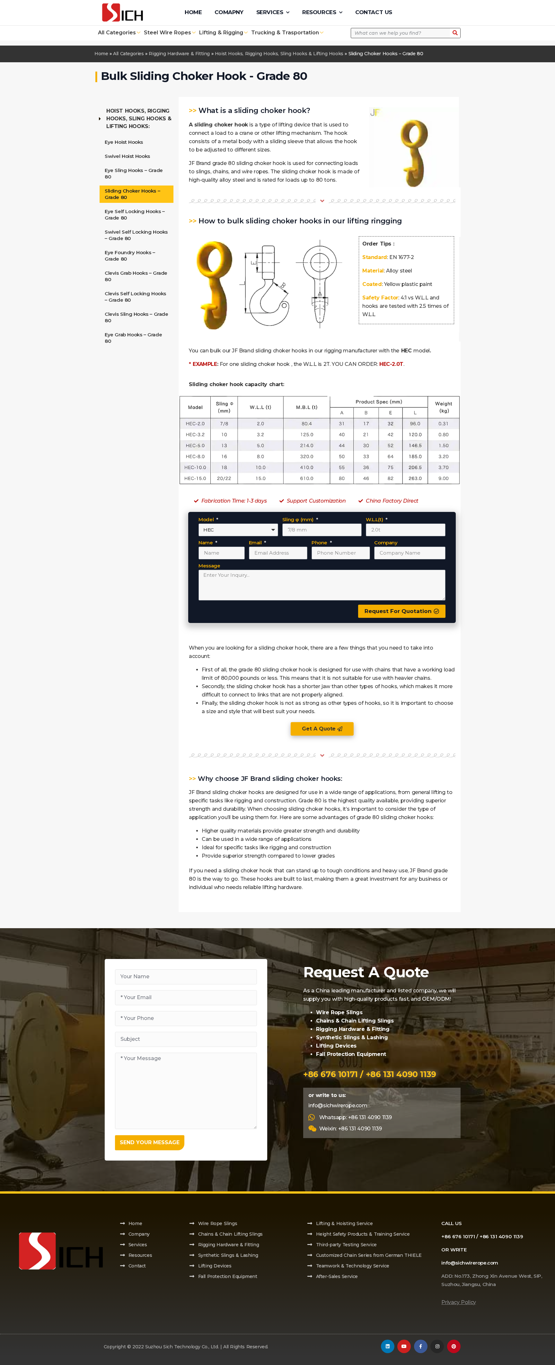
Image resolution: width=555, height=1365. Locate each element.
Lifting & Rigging (221, 33)
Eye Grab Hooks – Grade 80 (133, 338)
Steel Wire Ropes (167, 33)
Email (256, 543)
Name (206, 543)
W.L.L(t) (375, 520)
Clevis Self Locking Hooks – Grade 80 (135, 296)
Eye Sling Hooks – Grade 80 (134, 173)
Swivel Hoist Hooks (127, 156)
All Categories (117, 33)
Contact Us (373, 12)
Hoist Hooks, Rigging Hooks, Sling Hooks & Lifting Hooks (279, 53)
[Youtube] (404, 1346)
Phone (320, 543)
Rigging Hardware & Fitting (179, 53)
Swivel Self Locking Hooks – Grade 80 (136, 235)
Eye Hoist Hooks (124, 142)
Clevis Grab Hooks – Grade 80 (136, 276)
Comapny (229, 12)
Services (269, 12)
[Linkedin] (387, 1346)
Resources (319, 12)
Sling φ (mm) (298, 520)
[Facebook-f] (420, 1346)
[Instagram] (437, 1346)
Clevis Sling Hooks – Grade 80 (136, 317)
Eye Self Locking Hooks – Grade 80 (134, 214)
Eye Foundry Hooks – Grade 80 (130, 255)
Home (193, 12)
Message (209, 566)
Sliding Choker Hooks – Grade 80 (132, 194)
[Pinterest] (454, 1346)
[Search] (455, 33)
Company (385, 543)
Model (206, 520)
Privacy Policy (458, 1302)
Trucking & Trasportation (285, 33)
